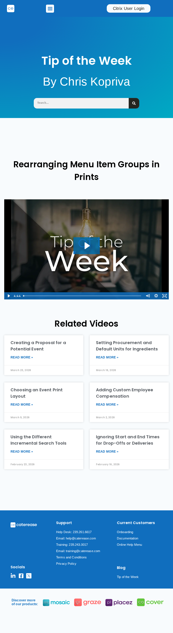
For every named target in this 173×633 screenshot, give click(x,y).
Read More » (22, 357)
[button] (50, 9)
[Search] (134, 103)
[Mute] (147, 295)
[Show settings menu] (156, 295)
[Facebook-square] (21, 575)
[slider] (82, 295)
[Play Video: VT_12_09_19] (86, 245)
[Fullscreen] (164, 295)
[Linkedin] (13, 575)
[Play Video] (8, 295)
